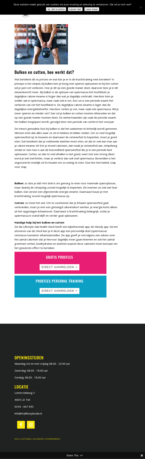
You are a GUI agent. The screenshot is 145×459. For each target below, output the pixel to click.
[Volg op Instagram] (31, 425)
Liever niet (75, 9)
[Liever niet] (140, 7)
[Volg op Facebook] (21, 425)
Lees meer (92, 9)
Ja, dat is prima (56, 9)
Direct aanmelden (58, 267)
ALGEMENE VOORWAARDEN (46, 438)
